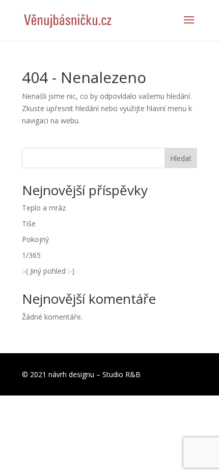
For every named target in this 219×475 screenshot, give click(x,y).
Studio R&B (121, 374)
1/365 (31, 255)
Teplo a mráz (44, 208)
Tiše (29, 223)
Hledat (180, 158)
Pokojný (35, 239)
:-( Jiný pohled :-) (48, 271)
